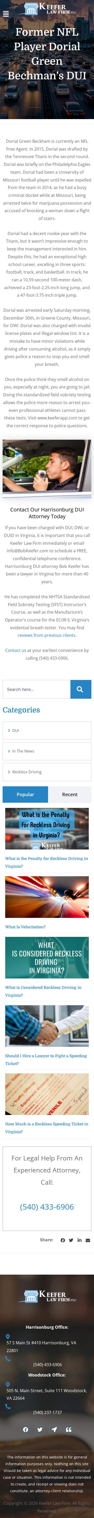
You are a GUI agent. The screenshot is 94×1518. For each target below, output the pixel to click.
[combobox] (36, 689)
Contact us (15, 650)
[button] (47, 15)
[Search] (80, 689)
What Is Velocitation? (25, 927)
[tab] (25, 794)
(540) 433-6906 (47, 1206)
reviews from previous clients (46, 635)
